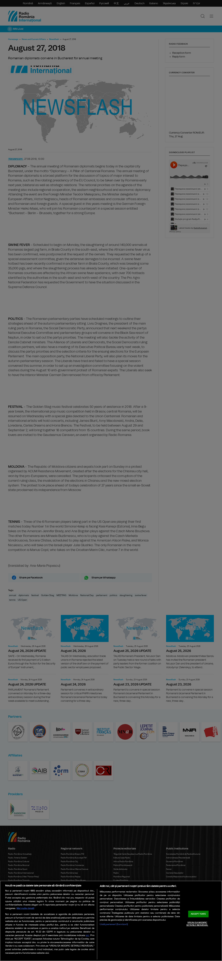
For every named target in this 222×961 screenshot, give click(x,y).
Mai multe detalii (25, 908)
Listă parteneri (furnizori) (114, 924)
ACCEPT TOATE (198, 914)
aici (87, 935)
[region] (111, 921)
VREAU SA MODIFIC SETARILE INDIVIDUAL (197, 924)
